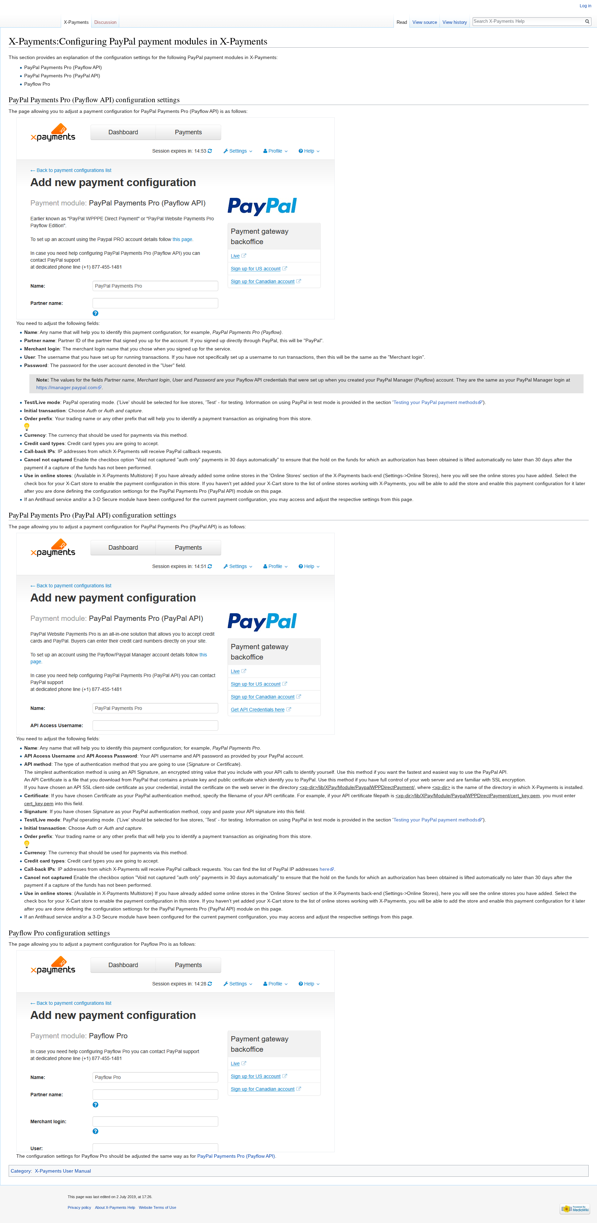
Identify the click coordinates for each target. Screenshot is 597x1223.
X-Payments (76, 22)
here (325, 869)
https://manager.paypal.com (66, 387)
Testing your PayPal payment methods (435, 402)
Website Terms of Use (157, 1207)
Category (21, 1171)
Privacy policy (79, 1207)
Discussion (105, 22)
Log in (585, 5)
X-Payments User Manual (63, 1171)
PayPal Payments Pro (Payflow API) (236, 1156)
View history (455, 22)
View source (425, 22)
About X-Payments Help (115, 1207)
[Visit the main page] (30, 14)
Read (402, 22)
